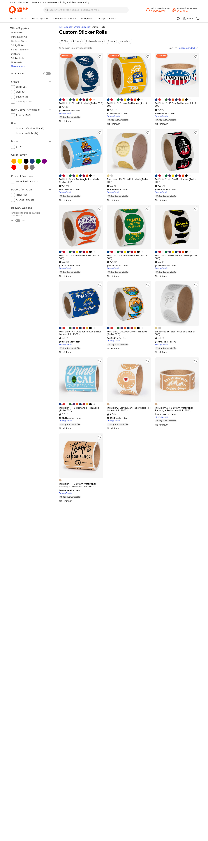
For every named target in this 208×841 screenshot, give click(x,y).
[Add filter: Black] (26, 161)
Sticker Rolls (17, 58)
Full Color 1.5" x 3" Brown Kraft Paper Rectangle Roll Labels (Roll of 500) (174, 409)
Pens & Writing (19, 36)
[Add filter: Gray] (32, 167)
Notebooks (17, 32)
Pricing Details (65, 113)
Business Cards (19, 41)
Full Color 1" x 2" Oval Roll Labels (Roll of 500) (175, 104)
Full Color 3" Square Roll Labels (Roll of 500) (127, 104)
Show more (17, 66)
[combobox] (86, 10)
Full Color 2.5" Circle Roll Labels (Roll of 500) (127, 257)
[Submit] (46, 10)
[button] (188, 11)
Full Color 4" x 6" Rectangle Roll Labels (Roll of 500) (79, 409)
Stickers (15, 54)
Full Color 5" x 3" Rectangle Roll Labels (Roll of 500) (79, 180)
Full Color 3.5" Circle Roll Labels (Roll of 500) (79, 257)
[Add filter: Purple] (44, 161)
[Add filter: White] (20, 167)
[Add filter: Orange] (13, 161)
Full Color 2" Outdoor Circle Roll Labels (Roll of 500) (127, 333)
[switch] (47, 73)
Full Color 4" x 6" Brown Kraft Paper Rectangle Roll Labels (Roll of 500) (77, 485)
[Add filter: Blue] (32, 161)
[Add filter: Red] (13, 167)
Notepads (16, 62)
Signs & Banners (19, 49)
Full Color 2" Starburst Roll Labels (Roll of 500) (176, 257)
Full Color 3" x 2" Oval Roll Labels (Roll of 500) (175, 180)
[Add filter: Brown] (26, 167)
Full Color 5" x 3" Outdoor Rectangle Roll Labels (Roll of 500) (80, 333)
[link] (18, 10)
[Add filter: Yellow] (20, 161)
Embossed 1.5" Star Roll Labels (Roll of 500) (175, 333)
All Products (65, 27)
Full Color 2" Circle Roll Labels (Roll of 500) (81, 103)
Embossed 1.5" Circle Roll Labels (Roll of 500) (127, 180)
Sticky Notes (18, 45)
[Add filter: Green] (38, 161)
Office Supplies (82, 27)
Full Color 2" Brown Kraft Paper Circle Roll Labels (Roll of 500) (128, 409)
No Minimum (17, 73)
